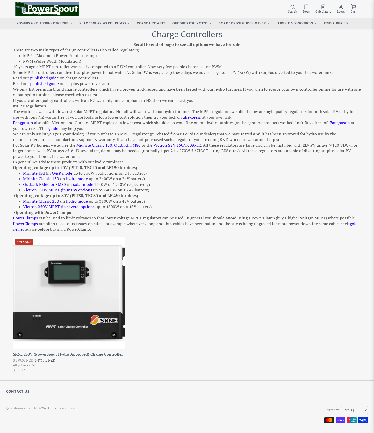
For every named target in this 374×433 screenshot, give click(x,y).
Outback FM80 (127, 145)
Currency (332, 410)
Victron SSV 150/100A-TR (177, 145)
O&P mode (62, 173)
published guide (44, 78)
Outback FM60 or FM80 (44, 184)
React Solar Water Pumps (104, 23)
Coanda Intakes (151, 23)
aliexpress (192, 117)
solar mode (83, 184)
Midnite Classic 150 (94, 145)
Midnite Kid (34, 173)
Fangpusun (23, 122)
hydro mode (77, 178)
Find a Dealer (336, 23)
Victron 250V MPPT (41, 206)
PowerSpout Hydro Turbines (45, 23)
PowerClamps (25, 218)
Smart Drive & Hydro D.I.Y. (244, 23)
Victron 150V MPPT (41, 190)
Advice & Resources (297, 23)
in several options (78, 206)
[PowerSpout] (47, 9)
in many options (77, 190)
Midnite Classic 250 (41, 201)
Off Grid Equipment (192, 23)
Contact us (18, 391)
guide (53, 128)
